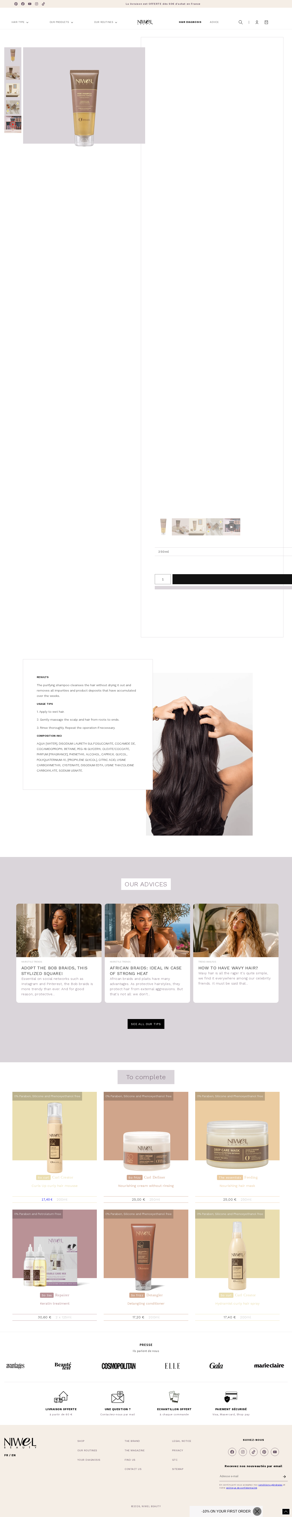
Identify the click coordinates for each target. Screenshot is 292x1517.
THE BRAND (132, 1441)
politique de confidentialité (241, 1488)
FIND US (130, 1459)
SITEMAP (178, 1469)
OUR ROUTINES (87, 1450)
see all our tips (146, 1024)
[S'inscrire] (284, 1477)
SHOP (81, 1441)
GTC (175, 1459)
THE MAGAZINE (135, 1450)
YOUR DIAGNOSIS (88, 1459)
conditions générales (270, 1485)
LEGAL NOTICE (181, 1441)
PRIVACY (177, 1450)
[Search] (240, 22)
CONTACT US (133, 1469)
